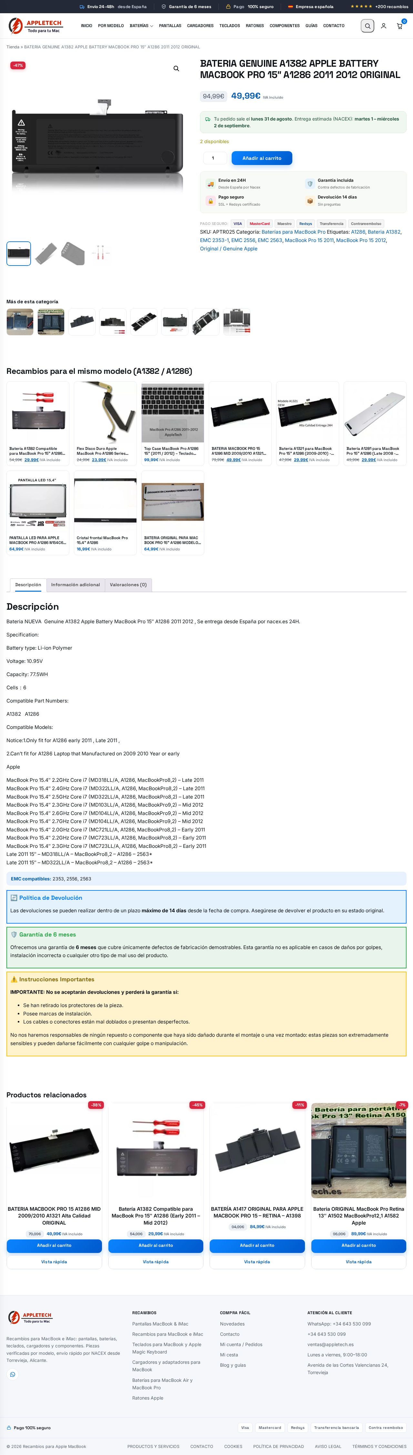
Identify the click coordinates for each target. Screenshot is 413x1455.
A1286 (358, 232)
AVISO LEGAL (328, 1446)
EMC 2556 (243, 240)
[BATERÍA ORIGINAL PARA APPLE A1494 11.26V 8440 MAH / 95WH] (112, 321)
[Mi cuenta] (383, 26)
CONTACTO (201, 1446)
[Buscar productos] (367, 26)
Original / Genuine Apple (228, 249)
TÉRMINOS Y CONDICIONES (379, 1446)
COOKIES (233, 1446)
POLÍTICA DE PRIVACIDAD (278, 1446)
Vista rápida (54, 1262)
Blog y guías (233, 1365)
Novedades (232, 1323)
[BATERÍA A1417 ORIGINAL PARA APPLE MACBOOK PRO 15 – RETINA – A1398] (82, 321)
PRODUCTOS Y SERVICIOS (153, 1446)
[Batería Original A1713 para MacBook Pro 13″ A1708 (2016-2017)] (20, 321)
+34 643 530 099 (326, 1334)
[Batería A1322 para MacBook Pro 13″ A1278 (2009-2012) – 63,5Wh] (174, 321)
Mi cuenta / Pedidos (241, 1344)
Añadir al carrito (262, 158)
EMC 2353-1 (214, 240)
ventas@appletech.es (330, 1344)
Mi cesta (229, 1354)
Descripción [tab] (28, 584)
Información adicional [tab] (75, 584)
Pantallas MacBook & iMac (160, 1323)
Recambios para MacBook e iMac (167, 1334)
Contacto (229, 1334)
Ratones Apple (147, 1398)
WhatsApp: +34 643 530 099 (339, 1323)
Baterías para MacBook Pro (294, 232)
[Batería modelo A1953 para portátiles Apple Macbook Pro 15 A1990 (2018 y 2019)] (143, 321)
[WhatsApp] (12, 1374)
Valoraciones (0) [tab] (128, 584)
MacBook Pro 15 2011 (309, 240)
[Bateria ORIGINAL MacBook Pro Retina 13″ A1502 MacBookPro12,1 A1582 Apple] (51, 321)
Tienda (12, 46)
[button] (176, 68)
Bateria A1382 (384, 232)
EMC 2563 (270, 240)
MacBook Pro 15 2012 (361, 240)
